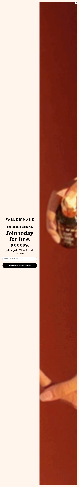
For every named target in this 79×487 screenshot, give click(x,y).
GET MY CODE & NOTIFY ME (20, 265)
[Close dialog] (76, 2)
